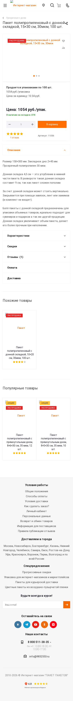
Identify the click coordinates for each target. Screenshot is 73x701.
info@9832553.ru (39, 656)
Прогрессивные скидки (36, 572)
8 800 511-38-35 (38, 642)
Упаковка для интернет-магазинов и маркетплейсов (36, 577)
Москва (8, 546)
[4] (18, 134)
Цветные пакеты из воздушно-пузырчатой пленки (36, 587)
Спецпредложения (36, 566)
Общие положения (36, 491)
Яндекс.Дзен (53, 624)
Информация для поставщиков (36, 526)
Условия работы (36, 485)
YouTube (35, 624)
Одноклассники (44, 624)
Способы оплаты (36, 496)
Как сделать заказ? (36, 506)
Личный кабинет (36, 511)
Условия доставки (36, 501)
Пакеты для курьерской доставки (36, 582)
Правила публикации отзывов (36, 531)
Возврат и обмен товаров (36, 521)
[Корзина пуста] (60, 5)
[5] (21, 134)
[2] (11, 134)
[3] (15, 134)
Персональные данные (36, 516)
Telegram (26, 624)
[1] (8, 134)
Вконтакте (17, 624)
